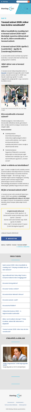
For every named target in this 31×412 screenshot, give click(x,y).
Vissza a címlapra (23, 247)
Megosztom (12, 239)
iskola (3, 245)
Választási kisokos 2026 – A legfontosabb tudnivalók (12, 312)
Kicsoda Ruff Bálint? (9, 306)
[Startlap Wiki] (8, 8)
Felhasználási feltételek (11, 405)
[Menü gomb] (27, 8)
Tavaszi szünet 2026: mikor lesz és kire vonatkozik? (15, 330)
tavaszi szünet (22, 245)
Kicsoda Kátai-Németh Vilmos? (13, 294)
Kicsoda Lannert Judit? (10, 300)
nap (3, 18)
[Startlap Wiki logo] (15, 395)
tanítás (8, 245)
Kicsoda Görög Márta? (10, 283)
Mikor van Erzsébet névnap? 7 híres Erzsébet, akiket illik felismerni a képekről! (14, 321)
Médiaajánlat (22, 405)
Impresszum (11, 402)
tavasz (14, 245)
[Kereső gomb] (29, 2)
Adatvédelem (20, 402)
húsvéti (3, 73)
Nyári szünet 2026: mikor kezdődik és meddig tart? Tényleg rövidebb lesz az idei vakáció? (15, 267)
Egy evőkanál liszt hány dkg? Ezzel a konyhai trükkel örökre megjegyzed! (14, 276)
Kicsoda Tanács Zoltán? (11, 289)
